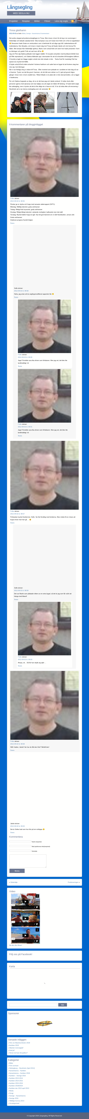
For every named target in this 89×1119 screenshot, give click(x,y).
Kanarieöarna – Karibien (17, 1070)
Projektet (13, 21)
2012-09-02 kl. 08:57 (17, 514)
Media (11, 1091)
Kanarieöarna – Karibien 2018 (19, 1073)
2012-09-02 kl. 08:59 (21, 590)
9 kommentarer (44, 33)
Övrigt (11, 1093)
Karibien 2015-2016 (16, 1083)
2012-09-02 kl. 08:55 (17, 201)
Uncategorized (14, 1103)
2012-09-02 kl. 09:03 (25, 659)
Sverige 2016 (13, 1098)
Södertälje (14, 882)
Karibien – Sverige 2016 (17, 1076)
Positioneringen (73, 882)
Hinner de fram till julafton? (18, 1053)
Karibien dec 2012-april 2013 (19, 1088)
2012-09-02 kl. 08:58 (21, 291)
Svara (12, 223)
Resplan (26, 21)
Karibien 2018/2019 (16, 1086)
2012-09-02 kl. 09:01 (25, 427)
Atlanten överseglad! (16, 1048)
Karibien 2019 (14, 1045)
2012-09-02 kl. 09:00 (25, 357)
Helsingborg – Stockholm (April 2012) (22, 1068)
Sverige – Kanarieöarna (17, 1096)
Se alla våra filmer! (15, 945)
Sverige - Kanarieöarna (33, 33)
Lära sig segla (61, 21)
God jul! (12, 1050)
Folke (12, 198)
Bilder (37, 21)
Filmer (47, 21)
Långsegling (19, 7)
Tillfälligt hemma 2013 (16, 1101)
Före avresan (13, 1065)
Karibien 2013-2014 (16, 1078)
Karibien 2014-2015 (16, 1081)
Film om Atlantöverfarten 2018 (19, 1043)
